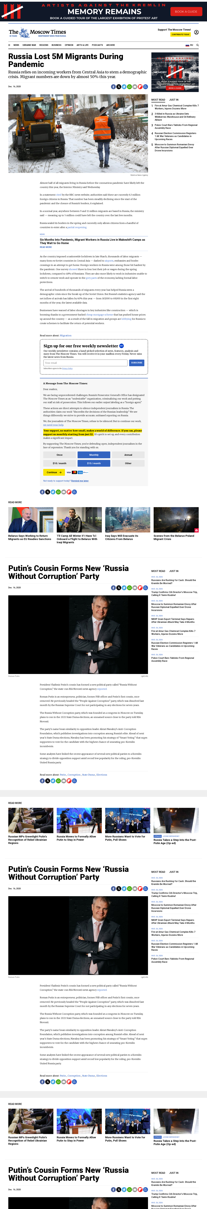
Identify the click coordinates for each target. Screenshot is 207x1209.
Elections (101, 774)
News (16, 45)
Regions (43, 45)
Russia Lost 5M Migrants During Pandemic (65, 60)
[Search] (197, 45)
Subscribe (136, 363)
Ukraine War (29, 45)
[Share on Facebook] (113, 86)
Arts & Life (83, 45)
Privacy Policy (67, 368)
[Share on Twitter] (118, 86)
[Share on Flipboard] (140, 86)
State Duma (88, 774)
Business (56, 45)
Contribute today (180, 34)
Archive (110, 45)
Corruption (74, 774)
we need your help (53, 424)
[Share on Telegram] (124, 86)
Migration (65, 335)
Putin (63, 774)
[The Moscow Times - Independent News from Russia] (37, 32)
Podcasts (97, 45)
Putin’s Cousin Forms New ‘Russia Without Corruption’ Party (68, 572)
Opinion (69, 45)
